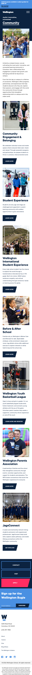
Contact (16, 565)
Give (2, 643)
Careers (3, 639)
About (3, 636)
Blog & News (4, 647)
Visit (16, 574)
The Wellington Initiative (8, 650)
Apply (15, 583)
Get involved (9, 547)
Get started (4, 6)
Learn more (9, 161)
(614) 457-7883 (6, 630)
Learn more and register (14, 421)
